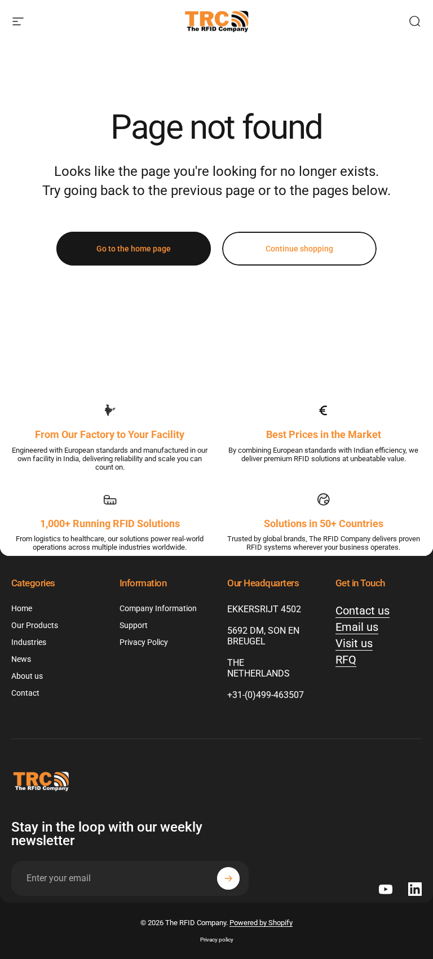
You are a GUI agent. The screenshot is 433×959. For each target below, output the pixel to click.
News (21, 659)
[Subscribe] (228, 878)
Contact (25, 693)
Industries (28, 642)
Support (134, 625)
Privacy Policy (144, 642)
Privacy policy (216, 939)
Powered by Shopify (261, 922)
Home (21, 608)
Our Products (34, 625)
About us (27, 676)
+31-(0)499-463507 (265, 695)
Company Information (158, 608)
